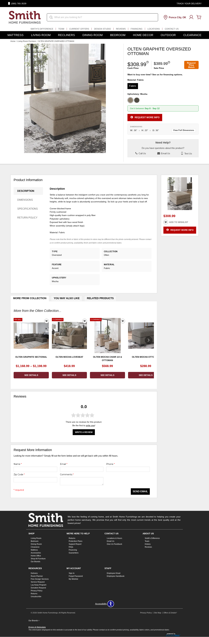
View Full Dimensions (183, 130)
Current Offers (79, 29)
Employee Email (113, 573)
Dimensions (25, 200)
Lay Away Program (38, 585)
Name (18, 464)
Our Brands (35, 561)
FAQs (71, 547)
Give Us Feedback (114, 544)
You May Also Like (67, 298)
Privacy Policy (36, 591)
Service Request (38, 582)
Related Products (100, 298)
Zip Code (19, 474)
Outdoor (168, 35)
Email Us (165, 153)
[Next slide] (148, 340)
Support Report (75, 544)
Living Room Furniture (26, 41)
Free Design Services (40, 579)
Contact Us (172, 29)
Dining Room (92, 35)
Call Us (142, 153)
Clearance (192, 35)
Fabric (132, 85)
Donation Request (38, 588)
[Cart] (199, 17)
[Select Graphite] (137, 100)
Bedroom (117, 35)
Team (61, 29)
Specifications (27, 208)
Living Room (41, 35)
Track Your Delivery (189, 3)
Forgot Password (76, 576)
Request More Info (147, 117)
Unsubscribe (36, 596)
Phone (110, 464)
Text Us (188, 153)
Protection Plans (75, 541)
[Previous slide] (19, 340)
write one (90, 425)
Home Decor (143, 35)
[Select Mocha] (130, 100)
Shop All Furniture (38, 559)
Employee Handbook (115, 576)
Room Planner (37, 576)
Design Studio (102, 29)
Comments (67, 474)
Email (63, 464)
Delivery (34, 573)
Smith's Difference (41, 29)
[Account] (191, 17)
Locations (153, 29)
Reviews (121, 29)
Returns (72, 538)
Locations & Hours (114, 538)
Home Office (36, 556)
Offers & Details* (170, 613)
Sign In (72, 573)
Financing (136, 29)
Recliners (66, 35)
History (148, 544)
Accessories (36, 553)
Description (25, 191)
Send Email (140, 491)
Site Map (157, 613)
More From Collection (29, 298)
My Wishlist (73, 579)
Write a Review (84, 432)
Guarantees (73, 553)
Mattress (15, 35)
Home (12, 41)
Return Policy (27, 217)
